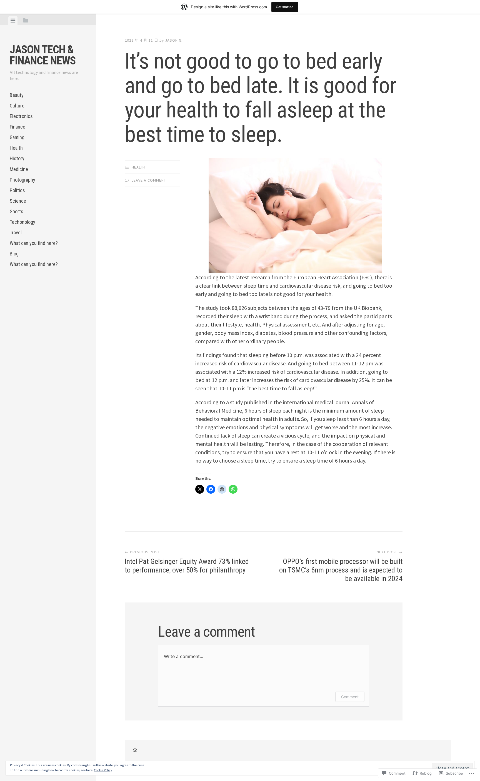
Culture (17, 106)
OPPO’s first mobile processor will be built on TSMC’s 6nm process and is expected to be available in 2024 (340, 566)
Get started (285, 7)
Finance (17, 127)
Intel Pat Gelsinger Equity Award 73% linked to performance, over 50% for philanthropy (187, 561)
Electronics (21, 116)
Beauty (17, 95)
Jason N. (173, 40)
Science (18, 201)
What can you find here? (34, 243)
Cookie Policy (103, 770)
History (17, 158)
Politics (17, 190)
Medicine (19, 169)
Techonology (22, 222)
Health (16, 148)
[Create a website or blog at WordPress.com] (135, 750)
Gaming (17, 137)
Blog (14, 254)
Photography (22, 180)
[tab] (13, 20)
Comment (350, 696)
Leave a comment (149, 180)
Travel (16, 232)
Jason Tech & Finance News (43, 55)
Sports (16, 211)
